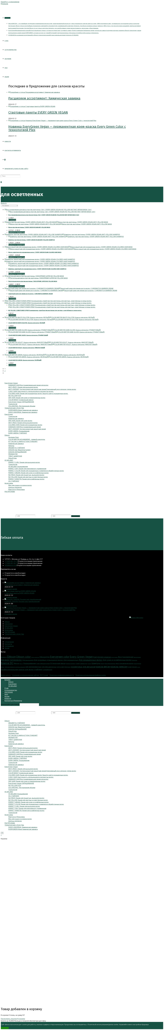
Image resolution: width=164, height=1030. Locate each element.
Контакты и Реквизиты (13, 701)
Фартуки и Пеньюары (16, 489)
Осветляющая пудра (43, 663)
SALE (6, 694)
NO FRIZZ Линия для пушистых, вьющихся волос (26, 475)
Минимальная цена (8, 516)
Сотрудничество (11, 690)
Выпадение (137, 657)
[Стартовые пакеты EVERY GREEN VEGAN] (20, 591)
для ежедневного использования (15, 667)
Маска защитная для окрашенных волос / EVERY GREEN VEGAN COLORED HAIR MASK (34, 252)
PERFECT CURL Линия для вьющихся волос (24, 462)
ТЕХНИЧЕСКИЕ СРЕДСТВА (14, 408)
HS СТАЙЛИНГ (13, 481)
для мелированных (33, 667)
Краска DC (7, 663)
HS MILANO (9, 460)
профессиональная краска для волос (17, 669)
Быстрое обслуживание (19, 531)
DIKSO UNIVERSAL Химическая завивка (22, 412)
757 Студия (44, 675)
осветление (132, 667)
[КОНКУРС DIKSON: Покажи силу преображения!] (23, 599)
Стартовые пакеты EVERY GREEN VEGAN (38, 112)
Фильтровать (75, 516)
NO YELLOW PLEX (14, 396)
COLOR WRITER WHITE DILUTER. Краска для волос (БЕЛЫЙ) (26, 323)
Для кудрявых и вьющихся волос (48, 660)
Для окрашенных (70, 660)
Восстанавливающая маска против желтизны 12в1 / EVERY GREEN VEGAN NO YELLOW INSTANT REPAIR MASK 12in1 (43, 215)
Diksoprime (44, 657)
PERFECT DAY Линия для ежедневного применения (27, 469)
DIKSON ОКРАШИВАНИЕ (17, 452)
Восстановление (125, 657)
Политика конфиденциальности (62, 675)
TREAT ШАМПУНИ (15, 456)
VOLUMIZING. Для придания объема (21, 406)
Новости (8, 698)
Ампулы (11, 446)
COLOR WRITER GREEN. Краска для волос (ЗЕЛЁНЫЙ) (24, 360)
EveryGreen (9, 414)
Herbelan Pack (13, 437)
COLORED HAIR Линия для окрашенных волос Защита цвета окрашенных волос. (38, 393)
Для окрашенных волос (90, 659)
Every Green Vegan (81, 656)
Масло (21, 663)
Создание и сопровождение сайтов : (26, 675)
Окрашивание (29, 663)
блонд (102, 663)
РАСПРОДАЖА (10, 492)
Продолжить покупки (9, 1019)
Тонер (89, 663)
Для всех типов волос (11, 660)
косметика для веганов (83, 666)
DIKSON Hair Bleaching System (19, 450)
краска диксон (119, 666)
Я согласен (5, 1028)
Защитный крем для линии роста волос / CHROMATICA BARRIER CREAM (30, 294)
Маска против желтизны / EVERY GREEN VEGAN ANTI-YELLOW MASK (29, 227)
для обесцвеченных (49, 667)
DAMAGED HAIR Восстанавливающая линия (24, 427)
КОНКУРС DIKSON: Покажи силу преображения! (22, 601)
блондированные (110, 663)
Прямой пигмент (70, 663)
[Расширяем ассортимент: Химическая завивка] (23, 583)
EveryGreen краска (102, 657)
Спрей (78, 663)
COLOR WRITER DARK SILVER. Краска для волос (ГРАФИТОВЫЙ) (28, 335)
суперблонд (47, 669)
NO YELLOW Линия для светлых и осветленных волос (28, 477)
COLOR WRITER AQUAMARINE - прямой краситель (26, 439)
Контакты (8, 644)
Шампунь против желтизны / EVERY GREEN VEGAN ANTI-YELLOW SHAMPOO (31, 240)
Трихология (12, 404)
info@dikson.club (11, 565)
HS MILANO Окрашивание (18, 466)
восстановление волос (125, 663)
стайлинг (38, 669)
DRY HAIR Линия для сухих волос (20, 421)
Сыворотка (83, 663)
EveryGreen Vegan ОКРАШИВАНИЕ (21, 402)
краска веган (103, 666)
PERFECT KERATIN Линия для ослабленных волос (26, 479)
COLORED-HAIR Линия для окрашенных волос (25, 425)
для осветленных (64, 667)
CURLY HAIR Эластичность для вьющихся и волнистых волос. (31, 391)
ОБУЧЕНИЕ (9, 692)
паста (138, 667)
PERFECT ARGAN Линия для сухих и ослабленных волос (28, 473)
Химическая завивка (16, 419)
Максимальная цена (43, 516)
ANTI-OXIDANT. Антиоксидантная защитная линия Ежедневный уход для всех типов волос (42, 389)
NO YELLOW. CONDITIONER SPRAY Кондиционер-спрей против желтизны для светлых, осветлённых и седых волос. (45, 310)
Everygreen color (59, 656)
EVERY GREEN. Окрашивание (18, 431)
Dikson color (23, 656)
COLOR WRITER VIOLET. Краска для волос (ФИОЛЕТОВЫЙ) (26, 348)
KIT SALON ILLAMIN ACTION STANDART (23, 441)
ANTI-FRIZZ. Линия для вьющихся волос (23, 387)
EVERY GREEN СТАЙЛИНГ (17, 433)
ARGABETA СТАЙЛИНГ (16, 448)
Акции (7, 648)
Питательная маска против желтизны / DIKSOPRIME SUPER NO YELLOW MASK (32, 281)
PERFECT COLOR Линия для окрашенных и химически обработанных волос (36, 471)
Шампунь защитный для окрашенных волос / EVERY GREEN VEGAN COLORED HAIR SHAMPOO (37, 269)
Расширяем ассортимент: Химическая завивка (44, 98)
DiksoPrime (12, 458)
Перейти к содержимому (10, 2)
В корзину (12, 220)
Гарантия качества (15, 544)
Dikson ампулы (35, 657)
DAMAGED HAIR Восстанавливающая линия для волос (28, 385)
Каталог (8, 680)
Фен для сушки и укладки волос (20, 485)
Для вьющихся (27, 660)
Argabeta (4, 657)
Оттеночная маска (57, 663)
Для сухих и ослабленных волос (117, 660)
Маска (16, 663)
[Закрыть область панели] (2, 833)
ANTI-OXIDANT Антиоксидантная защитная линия (27, 429)
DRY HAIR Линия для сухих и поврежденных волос (26, 398)
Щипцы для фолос (15, 487)
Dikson (7, 435)
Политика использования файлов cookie (90, 675)
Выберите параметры (16, 232)
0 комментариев (11, 589)
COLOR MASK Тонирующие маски (20, 400)
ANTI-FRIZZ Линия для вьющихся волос (23, 423)
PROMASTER (12, 454)
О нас (7, 688)
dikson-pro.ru (6, 675)
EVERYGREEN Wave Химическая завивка (23, 410)
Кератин (134, 660)
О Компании (9, 642)
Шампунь (95, 663)
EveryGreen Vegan (11, 383)
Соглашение (9, 646)
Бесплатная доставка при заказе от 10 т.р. (34, 524)
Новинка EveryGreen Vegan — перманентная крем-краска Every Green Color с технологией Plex (67, 128)
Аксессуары (9, 483)
